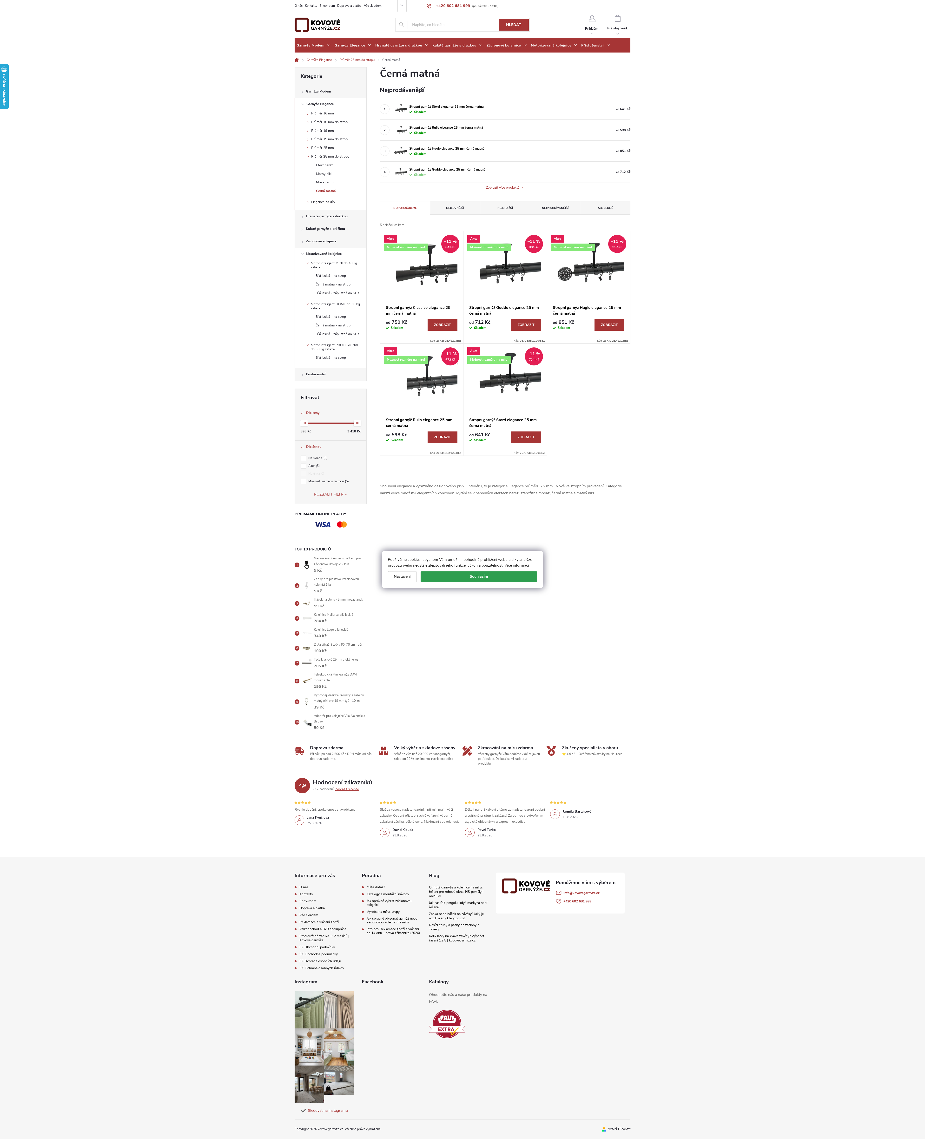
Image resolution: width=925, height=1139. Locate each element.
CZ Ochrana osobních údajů (320, 961)
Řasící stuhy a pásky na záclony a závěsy (454, 927)
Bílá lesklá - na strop (331, 275)
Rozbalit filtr (329, 494)
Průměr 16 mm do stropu (330, 122)
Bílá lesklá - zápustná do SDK (338, 293)
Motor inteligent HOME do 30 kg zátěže (335, 306)
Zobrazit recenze (347, 789)
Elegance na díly (323, 202)
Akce (313, 466)
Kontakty (311, 6)
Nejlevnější (455, 208)
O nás (299, 6)
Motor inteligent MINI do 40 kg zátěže (334, 265)
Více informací (516, 565)
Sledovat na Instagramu (328, 1110)
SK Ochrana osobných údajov (321, 968)
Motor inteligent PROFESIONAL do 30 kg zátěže (335, 347)
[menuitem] (314, 45)
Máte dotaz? (376, 887)
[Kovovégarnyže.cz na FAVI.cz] (447, 1024)
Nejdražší (505, 208)
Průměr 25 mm (322, 148)
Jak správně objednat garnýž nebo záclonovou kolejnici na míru (392, 920)
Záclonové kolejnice (321, 241)
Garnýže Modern (318, 91)
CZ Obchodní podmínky (317, 947)
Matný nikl (323, 174)
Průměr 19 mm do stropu (330, 139)
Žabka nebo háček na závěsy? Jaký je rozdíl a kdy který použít (456, 916)
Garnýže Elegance (320, 104)
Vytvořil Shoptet (619, 1129)
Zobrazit (442, 325)
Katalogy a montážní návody (388, 894)
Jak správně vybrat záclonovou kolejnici (389, 903)
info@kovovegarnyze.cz (581, 893)
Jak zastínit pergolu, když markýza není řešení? (458, 905)
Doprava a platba (349, 6)
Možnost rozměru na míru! (328, 481)
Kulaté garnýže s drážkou (325, 228)
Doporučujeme (405, 208)
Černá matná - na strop (333, 284)
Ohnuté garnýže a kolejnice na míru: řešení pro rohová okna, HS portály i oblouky (456, 891)
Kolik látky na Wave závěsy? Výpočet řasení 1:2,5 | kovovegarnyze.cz (456, 938)
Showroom (327, 6)
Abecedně (605, 208)
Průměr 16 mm (322, 113)
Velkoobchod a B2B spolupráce (322, 929)
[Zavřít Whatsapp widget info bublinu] (855, 1115)
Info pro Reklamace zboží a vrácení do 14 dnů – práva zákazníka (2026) (393, 931)
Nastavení (402, 576)
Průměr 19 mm (322, 130)
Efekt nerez (324, 165)
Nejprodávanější (555, 208)
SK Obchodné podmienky (318, 954)
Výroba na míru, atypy (383, 912)
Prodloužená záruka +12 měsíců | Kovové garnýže (324, 938)
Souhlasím (479, 576)
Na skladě (317, 458)
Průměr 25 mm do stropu (330, 156)
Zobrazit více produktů (503, 188)
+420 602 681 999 (577, 901)
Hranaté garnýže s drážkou (327, 216)
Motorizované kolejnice (324, 254)
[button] (912, 1122)
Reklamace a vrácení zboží (319, 922)
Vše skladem (373, 6)
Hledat (513, 24)
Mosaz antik (325, 182)
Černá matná (326, 191)
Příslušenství (316, 374)
